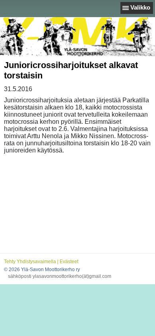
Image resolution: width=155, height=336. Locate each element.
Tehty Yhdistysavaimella (30, 261)
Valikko (140, 7)
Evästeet (69, 261)
